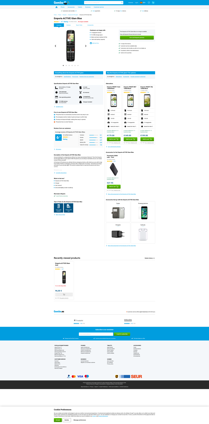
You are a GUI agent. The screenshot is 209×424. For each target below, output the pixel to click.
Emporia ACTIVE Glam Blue (86, 14)
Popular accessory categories (137, 76)
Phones (83, 345)
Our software (110, 362)
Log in (136, 2)
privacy (94, 416)
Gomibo (109, 359)
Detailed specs (59, 106)
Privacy (91, 386)
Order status (57, 362)
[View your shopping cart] (153, 3)
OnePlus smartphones (86, 350)
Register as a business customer (88, 362)
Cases (134, 347)
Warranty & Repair (58, 368)
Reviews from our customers (87, 76)
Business (88, 7)
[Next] (85, 46)
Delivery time (57, 364)
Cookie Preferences (103, 386)
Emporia (64, 14)
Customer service (99, 7)
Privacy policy (110, 364)
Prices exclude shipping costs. (119, 382)
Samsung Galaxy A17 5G (60, 356)
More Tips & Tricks (60, 214)
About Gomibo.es (85, 386)
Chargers (135, 350)
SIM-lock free (95, 43)
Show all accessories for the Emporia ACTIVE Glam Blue (122, 194)
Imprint (96, 386)
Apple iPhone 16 (58, 348)
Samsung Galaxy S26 (59, 350)
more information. (119, 384)
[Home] (56, 7)
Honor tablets (110, 351)
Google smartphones (85, 353)
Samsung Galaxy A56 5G (60, 351)
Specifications (67, 76)
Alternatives (119, 76)
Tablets (80, 7)
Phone (62, 7)
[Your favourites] (149, 3)
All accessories (136, 356)
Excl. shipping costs (116, 142)
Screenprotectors (137, 348)
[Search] (122, 2)
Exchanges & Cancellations (60, 366)
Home (55, 14)
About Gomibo (110, 361)
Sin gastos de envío (64, 298)
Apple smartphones (85, 347)
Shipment (57, 365)
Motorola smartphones (86, 351)
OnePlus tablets (110, 353)
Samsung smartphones (86, 348)
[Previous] (55, 46)
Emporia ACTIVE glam (73, 14)
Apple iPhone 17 (58, 347)
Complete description (61, 172)
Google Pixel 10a (58, 353)
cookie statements (103, 416)
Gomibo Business (84, 361)
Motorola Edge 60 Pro (59, 354)
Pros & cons (75, 76)
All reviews (58, 149)
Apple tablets (110, 347)
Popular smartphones (61, 345)
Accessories (71, 7)
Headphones (136, 353)
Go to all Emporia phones (114, 146)
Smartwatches (136, 354)
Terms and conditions (114, 386)
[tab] (63, 65)
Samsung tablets (111, 348)
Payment (57, 361)
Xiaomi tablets (110, 350)
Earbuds (135, 351)
